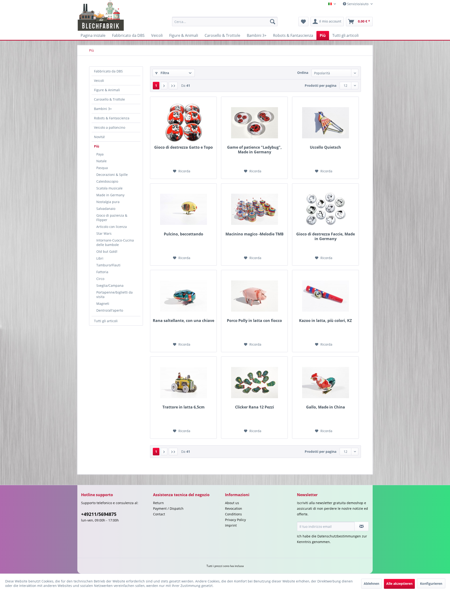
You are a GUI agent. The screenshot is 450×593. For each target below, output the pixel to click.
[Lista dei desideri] (303, 21)
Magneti (102, 303)
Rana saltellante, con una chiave (183, 320)
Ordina (302, 72)
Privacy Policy (235, 519)
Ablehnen (371, 583)
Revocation (233, 508)
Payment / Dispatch (168, 508)
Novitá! (99, 137)
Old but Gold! (106, 251)
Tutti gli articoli (106, 321)
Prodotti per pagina (320, 85)
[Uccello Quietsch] (325, 123)
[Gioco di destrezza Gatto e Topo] (183, 123)
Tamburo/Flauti (108, 265)
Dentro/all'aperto (109, 310)
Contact (159, 514)
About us (232, 503)
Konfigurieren (431, 583)
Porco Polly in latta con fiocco (254, 320)
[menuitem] (225, 21)
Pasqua (102, 168)
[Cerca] (273, 21)
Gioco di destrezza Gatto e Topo (183, 147)
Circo (100, 278)
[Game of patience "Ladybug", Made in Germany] (254, 123)
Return (158, 503)
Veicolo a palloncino (109, 127)
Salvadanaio (105, 208)
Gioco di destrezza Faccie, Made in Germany (325, 236)
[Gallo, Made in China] (325, 382)
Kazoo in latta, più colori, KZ (325, 320)
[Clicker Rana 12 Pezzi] (254, 382)
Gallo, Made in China (325, 407)
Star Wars (104, 233)
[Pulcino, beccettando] (183, 209)
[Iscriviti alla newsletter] (361, 526)
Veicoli (99, 80)
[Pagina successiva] (164, 85)
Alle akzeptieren (399, 583)
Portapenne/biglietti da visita (114, 294)
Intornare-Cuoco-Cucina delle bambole (115, 242)
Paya (100, 154)
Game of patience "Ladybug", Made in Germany (254, 149)
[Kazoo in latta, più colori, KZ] (325, 296)
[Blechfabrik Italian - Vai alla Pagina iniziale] (100, 15)
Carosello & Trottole (109, 99)
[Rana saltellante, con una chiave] (183, 296)
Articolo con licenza (111, 226)
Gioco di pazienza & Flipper (111, 217)
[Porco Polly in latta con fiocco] (254, 296)
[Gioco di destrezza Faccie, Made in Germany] (325, 209)
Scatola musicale (109, 188)
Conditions (233, 514)
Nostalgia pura (108, 202)
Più (96, 146)
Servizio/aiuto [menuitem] (357, 4)
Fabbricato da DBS (108, 71)
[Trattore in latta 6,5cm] (183, 382)
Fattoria (102, 272)
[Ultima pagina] (173, 85)
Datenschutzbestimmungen (339, 536)
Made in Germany (110, 195)
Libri (99, 258)
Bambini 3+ (103, 108)
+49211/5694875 (98, 514)
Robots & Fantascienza (111, 118)
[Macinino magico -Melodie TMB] (254, 209)
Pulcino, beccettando (183, 234)
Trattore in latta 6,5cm (183, 407)
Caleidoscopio (107, 181)
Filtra (164, 73)
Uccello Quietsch (325, 147)
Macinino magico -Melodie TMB (254, 234)
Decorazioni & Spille (112, 174)
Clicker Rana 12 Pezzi (254, 407)
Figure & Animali (107, 90)
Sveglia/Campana (110, 285)
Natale (101, 161)
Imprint (231, 525)
